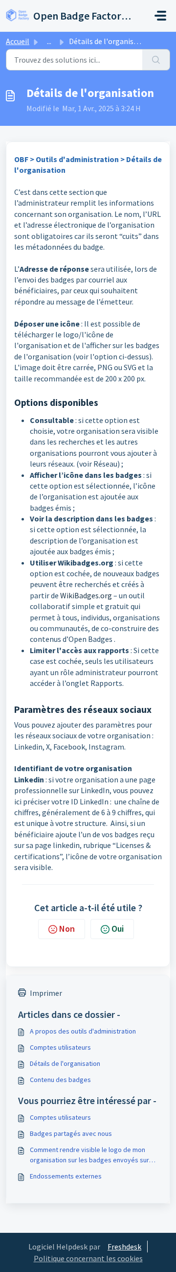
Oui (117, 928)
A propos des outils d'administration (83, 1031)
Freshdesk (124, 1246)
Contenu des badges (60, 1079)
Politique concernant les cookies (88, 1258)
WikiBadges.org (86, 595)
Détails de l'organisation (65, 1063)
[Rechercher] (156, 60)
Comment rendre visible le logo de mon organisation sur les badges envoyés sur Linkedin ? (89, 1155)
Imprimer (46, 993)
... (49, 41)
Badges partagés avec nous (71, 1133)
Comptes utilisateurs (60, 1047)
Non (67, 928)
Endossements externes (66, 1176)
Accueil (17, 41)
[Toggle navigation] (160, 15)
